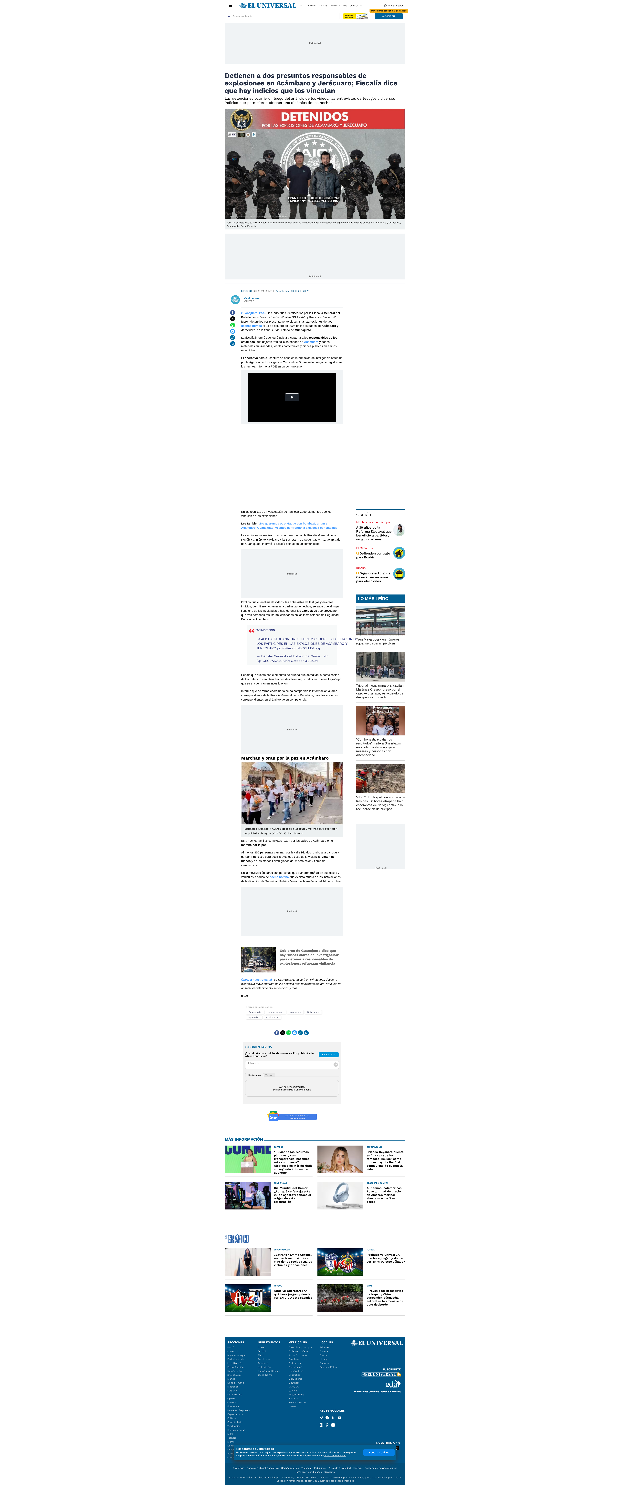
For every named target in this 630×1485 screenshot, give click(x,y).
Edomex (324, 1347)
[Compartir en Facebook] (232, 312)
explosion (295, 1012)
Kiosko (361, 568)
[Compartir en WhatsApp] (232, 325)
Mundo (231, 1378)
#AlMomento (265, 630)
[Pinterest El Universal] (327, 1425)
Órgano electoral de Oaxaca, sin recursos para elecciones (373, 577)
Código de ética (290, 1468)
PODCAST (324, 5)
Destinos (263, 1363)
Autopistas (264, 1367)
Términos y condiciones (308, 1472)
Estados (246, 291)
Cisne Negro (265, 1375)
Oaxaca (324, 1351)
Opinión (363, 514)
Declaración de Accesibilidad (381, 1468)
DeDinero (294, 1382)
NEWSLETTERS (339, 5)
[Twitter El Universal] (333, 1418)
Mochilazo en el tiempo (373, 522)
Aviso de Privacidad (340, 1468)
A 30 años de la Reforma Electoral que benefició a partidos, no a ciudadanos (374, 533)
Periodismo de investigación (235, 1361)
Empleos (294, 1359)
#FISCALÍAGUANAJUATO (280, 639)
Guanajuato (255, 1012)
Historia (357, 1468)
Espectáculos (235, 1414)
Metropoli (233, 1386)
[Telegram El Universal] (321, 1418)
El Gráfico (295, 1375)
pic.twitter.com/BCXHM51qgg (298, 648)
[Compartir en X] (232, 318)
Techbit (231, 1437)
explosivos (272, 1017)
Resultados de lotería (297, 1404)
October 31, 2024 (304, 661)
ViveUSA (294, 1386)
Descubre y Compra (300, 1347)
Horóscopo (295, 1398)
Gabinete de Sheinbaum (234, 1373)
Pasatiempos (296, 1394)
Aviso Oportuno (298, 1355)
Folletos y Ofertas (299, 1351)
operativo (254, 1017)
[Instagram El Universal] (321, 1425)
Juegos (293, 1390)
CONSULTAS (356, 5)
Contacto (329, 1472)
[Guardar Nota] (232, 343)
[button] (389, 16)
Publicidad (320, 1468)
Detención (313, 1012)
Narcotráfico (234, 1394)
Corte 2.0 (232, 1351)
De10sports (295, 1378)
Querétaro (325, 1363)
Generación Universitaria (296, 1369)
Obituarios (295, 1363)
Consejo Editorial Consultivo (263, 1468)
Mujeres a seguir (236, 1355)
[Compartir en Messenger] (232, 331)
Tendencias (234, 1426)
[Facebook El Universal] (327, 1418)
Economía (233, 1406)
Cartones (232, 1402)
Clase (261, 1347)
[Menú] (230, 5)
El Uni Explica (235, 1367)
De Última (264, 1359)
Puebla (324, 1355)
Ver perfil (250, 301)
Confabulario (234, 1422)
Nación (231, 1347)
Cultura (231, 1418)
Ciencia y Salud (236, 1430)
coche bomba (275, 1012)
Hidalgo (324, 1359)
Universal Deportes (238, 1410)
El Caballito (364, 548)
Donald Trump (235, 1382)
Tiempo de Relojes (269, 1371)
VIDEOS (312, 5)
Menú (230, 1441)
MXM (302, 5)
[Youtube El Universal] (339, 1418)
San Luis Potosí (328, 1367)
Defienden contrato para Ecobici (373, 555)
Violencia (306, 1468)
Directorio (238, 1468)
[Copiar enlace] (232, 337)
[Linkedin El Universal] (333, 1425)
